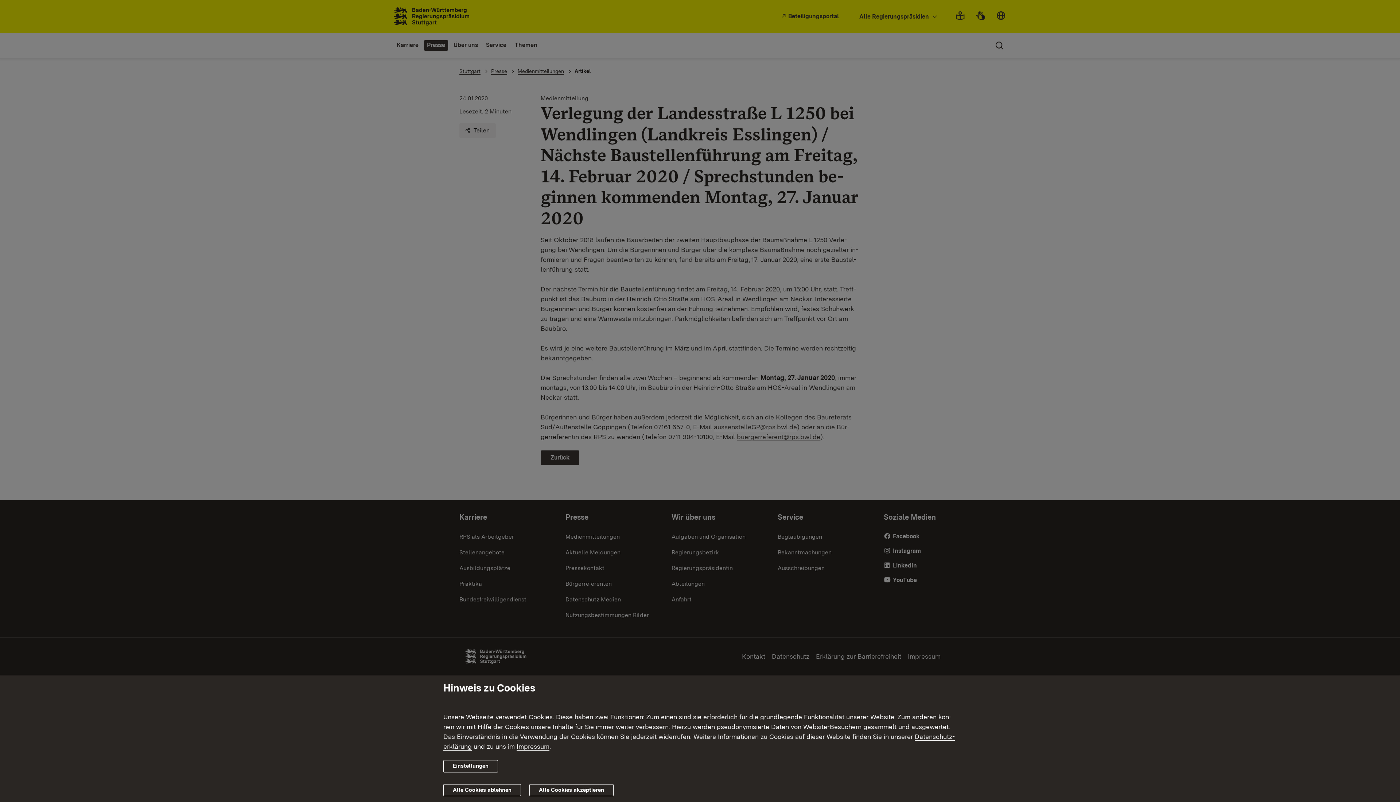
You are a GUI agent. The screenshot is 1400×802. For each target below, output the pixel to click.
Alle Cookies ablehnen (482, 789)
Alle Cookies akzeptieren (571, 789)
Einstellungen (471, 766)
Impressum (533, 746)
